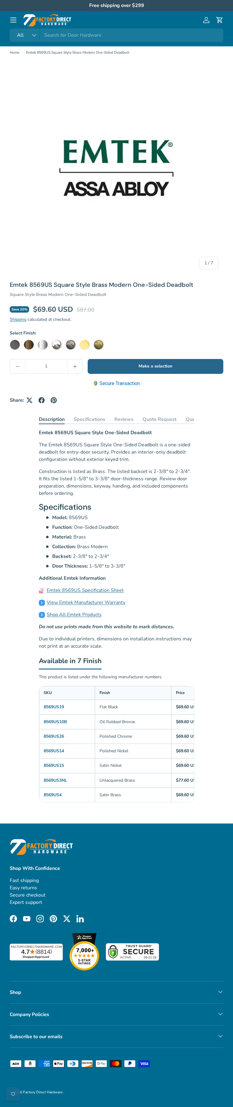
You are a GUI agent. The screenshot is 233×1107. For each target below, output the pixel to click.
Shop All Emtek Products (74, 614)
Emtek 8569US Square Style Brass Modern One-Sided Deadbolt (77, 52)
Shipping (18, 319)
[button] (219, 20)
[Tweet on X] (29, 400)
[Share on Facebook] (41, 400)
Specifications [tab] (89, 419)
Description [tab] (52, 419)
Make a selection (155, 366)
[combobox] (116, 35)
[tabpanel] (116, 539)
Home (14, 52)
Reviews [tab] (123, 419)
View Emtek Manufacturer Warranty (86, 602)
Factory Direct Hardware (43, 1092)
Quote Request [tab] (160, 419)
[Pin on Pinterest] (54, 400)
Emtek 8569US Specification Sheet (85, 590)
